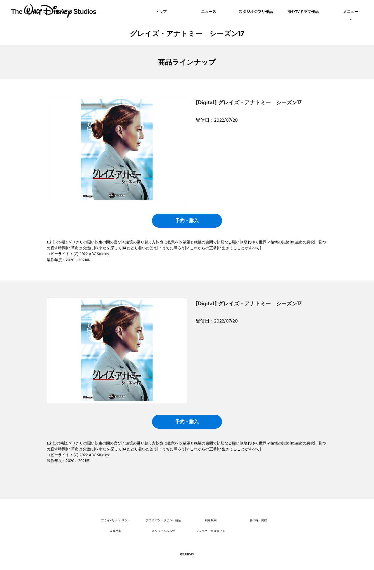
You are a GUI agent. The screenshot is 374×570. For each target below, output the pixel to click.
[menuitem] (161, 11)
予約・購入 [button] (187, 221)
